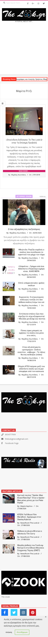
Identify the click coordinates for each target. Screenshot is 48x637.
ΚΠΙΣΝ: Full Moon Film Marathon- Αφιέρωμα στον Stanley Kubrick (29, 517)
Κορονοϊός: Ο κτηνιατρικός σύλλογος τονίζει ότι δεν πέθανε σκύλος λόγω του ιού (31, 299)
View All (43, 196)
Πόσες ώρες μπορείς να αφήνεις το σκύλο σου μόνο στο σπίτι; (31, 333)
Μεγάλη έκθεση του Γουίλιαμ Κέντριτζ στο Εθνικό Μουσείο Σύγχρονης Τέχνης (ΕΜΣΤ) (30, 547)
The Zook (5, 597)
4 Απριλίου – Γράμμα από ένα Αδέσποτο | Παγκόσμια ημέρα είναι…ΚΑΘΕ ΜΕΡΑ (31, 268)
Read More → (24, 171)
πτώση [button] (9, 632)
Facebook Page (12, 443)
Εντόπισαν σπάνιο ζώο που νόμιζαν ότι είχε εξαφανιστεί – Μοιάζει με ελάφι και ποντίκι (31, 316)
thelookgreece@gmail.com (16, 439)
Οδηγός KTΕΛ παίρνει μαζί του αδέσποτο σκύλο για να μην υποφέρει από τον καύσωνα (31, 368)
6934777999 (10, 434)
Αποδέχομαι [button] (22, 632)
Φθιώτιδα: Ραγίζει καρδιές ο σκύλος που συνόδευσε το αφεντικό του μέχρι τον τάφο (31, 252)
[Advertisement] (24, 49)
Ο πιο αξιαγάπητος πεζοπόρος (24, 229)
